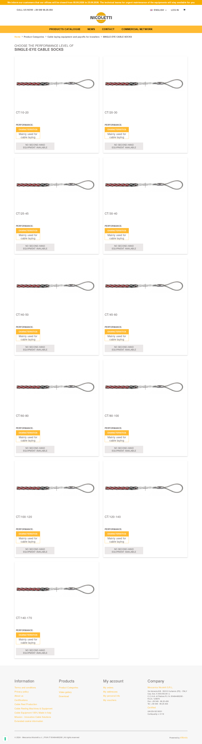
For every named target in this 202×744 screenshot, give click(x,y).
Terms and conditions (25, 687)
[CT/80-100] (145, 386)
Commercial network (137, 29)
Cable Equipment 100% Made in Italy (32, 712)
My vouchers (109, 700)
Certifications (21, 700)
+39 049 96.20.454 (43, 9)
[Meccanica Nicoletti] (101, 17)
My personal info (111, 695)
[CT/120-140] (145, 487)
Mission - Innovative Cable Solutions (32, 716)
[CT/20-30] (145, 83)
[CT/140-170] (56, 588)
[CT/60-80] (56, 386)
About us (18, 695)
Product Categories (34, 36)
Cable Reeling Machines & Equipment (33, 708)
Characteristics (28, 129)
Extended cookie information (28, 721)
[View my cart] (184, 10)
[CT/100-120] (56, 487)
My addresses (110, 691)
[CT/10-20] (56, 83)
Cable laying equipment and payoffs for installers (73, 36)
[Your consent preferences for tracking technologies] (5, 739)
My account (113, 680)
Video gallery (65, 692)
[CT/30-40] (145, 184)
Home (17, 36)
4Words (184, 737)
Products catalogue (65, 29)
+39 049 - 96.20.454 (159, 703)
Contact (108, 29)
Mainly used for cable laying (28, 135)
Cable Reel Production (25, 704)
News (91, 29)
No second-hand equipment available (35, 146)
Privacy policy (21, 691)
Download (64, 696)
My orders (108, 687)
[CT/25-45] (56, 184)
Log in (175, 10)
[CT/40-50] (56, 285)
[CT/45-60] (145, 285)
